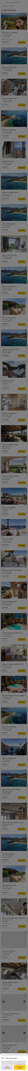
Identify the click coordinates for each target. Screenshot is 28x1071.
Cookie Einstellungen (7, 1067)
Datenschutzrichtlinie (20, 1063)
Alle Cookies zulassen (20, 1067)
